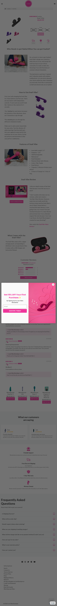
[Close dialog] (53, 284)
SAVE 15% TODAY (15, 311)
